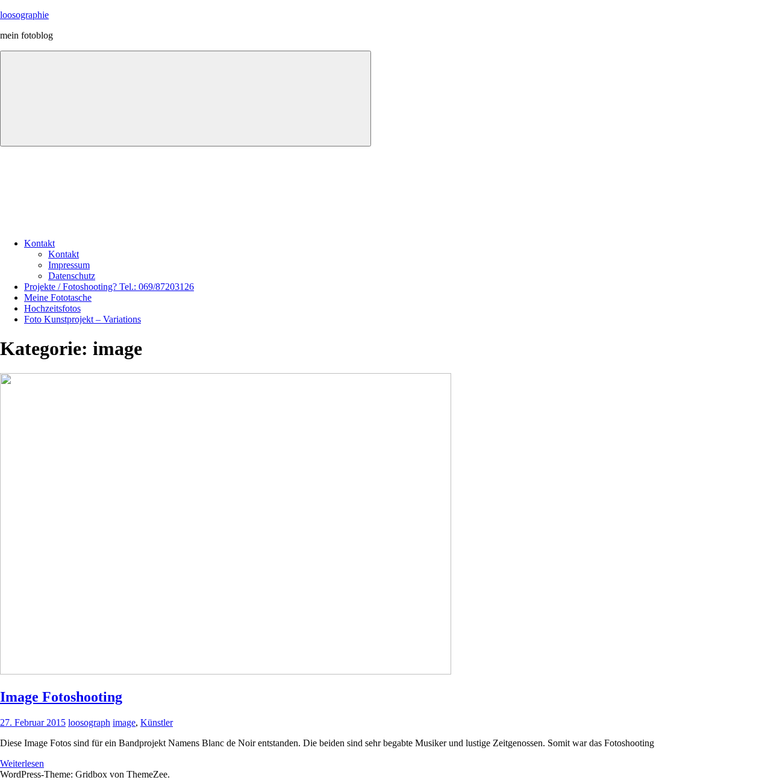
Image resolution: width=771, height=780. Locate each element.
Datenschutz (71, 276)
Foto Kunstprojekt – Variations (82, 319)
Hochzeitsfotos (52, 308)
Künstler (156, 722)
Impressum (69, 265)
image (124, 722)
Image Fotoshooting (61, 697)
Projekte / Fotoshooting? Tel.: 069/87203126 (109, 286)
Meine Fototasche (58, 297)
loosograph (89, 722)
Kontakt (39, 243)
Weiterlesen (22, 763)
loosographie (24, 15)
